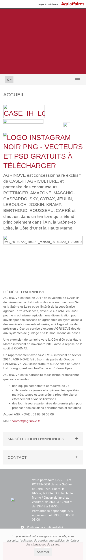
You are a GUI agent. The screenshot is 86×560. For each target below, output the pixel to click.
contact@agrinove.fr (26, 421)
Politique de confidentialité (45, 527)
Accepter (43, 552)
